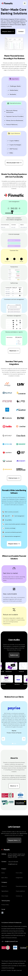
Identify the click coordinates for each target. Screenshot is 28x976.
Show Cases (4, 896)
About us (4, 886)
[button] (25, 3)
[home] (8, 3)
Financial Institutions (21, 886)
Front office (19, 873)
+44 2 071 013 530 (13, 861)
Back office (4, 877)
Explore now (14, 655)
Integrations (19, 877)
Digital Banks (4, 891)
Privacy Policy (5, 904)
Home (3, 873)
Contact (21, 31)
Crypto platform (20, 891)
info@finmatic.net (12, 864)
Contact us (19, 896)
